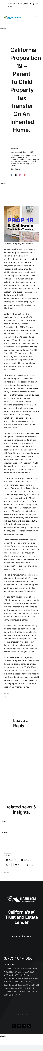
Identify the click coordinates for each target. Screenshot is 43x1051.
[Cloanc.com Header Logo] (12, 17)
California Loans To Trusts (21, 159)
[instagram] (20, 175)
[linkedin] (19, 1026)
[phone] (29, 1026)
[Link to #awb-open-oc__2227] (36, 18)
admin (15, 149)
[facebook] (12, 175)
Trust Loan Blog (23, 164)
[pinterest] (25, 175)
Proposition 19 (24, 162)
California (27, 157)
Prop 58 (14, 162)
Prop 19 (36, 159)
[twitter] (16, 175)
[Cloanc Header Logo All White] (21, 896)
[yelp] (24, 1026)
